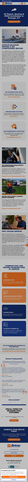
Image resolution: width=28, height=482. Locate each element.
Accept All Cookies (13, 476)
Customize (13, 479)
